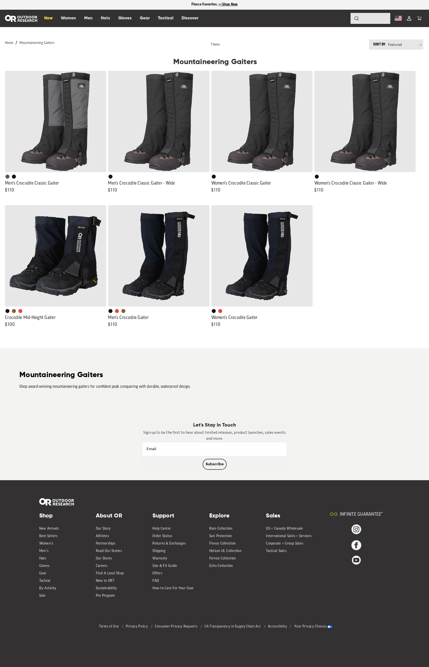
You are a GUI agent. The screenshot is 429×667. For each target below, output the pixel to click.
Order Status (162, 536)
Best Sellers (48, 536)
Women (68, 18)
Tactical (45, 581)
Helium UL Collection (225, 551)
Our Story (103, 529)
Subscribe (215, 464)
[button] (419, 18)
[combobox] (370, 18)
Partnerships (105, 544)
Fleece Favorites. (205, 4)
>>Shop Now (228, 4)
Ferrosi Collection (222, 558)
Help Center (161, 529)
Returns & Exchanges (169, 544)
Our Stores (104, 558)
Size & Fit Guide (164, 566)
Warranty (159, 558)
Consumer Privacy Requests (176, 626)
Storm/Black (7, 177)
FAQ (155, 581)
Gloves (44, 566)
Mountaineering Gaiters (36, 43)
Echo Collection (221, 566)
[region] (214, 5)
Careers (101, 566)
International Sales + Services (289, 536)
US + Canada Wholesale (284, 529)
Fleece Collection (222, 544)
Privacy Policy (137, 626)
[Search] (342, 18)
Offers (157, 573)
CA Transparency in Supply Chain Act (233, 626)
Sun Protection (220, 536)
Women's (46, 544)
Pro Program (105, 596)
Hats (42, 558)
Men (88, 18)
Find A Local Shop (110, 573)
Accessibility (277, 626)
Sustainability (106, 588)
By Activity (48, 588)
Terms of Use (109, 626)
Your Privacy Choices (310, 626)
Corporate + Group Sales (284, 544)
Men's (43, 551)
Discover (189, 18)
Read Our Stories (109, 551)
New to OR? (105, 581)
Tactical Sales (276, 551)
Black (14, 177)
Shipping (158, 551)
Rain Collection (221, 529)
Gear (42, 573)
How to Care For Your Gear (173, 588)
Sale (42, 596)
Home (9, 43)
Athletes (102, 536)
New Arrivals (49, 529)
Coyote (14, 311)
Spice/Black (20, 311)
